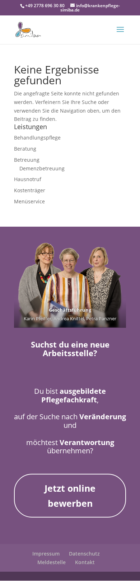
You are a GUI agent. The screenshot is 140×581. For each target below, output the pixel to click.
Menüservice (29, 201)
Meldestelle (51, 562)
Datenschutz (84, 553)
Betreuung (26, 159)
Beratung (25, 148)
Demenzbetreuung (42, 168)
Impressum (46, 553)
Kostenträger (29, 190)
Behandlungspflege (37, 137)
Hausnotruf (27, 179)
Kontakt (85, 562)
